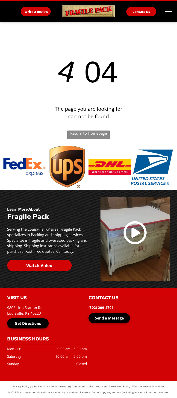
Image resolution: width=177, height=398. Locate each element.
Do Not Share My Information (52, 386)
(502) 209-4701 (101, 307)
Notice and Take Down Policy (112, 386)
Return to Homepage (88, 133)
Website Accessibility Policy (148, 386)
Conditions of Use (82, 386)
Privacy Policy (21, 386)
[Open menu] (168, 11)
